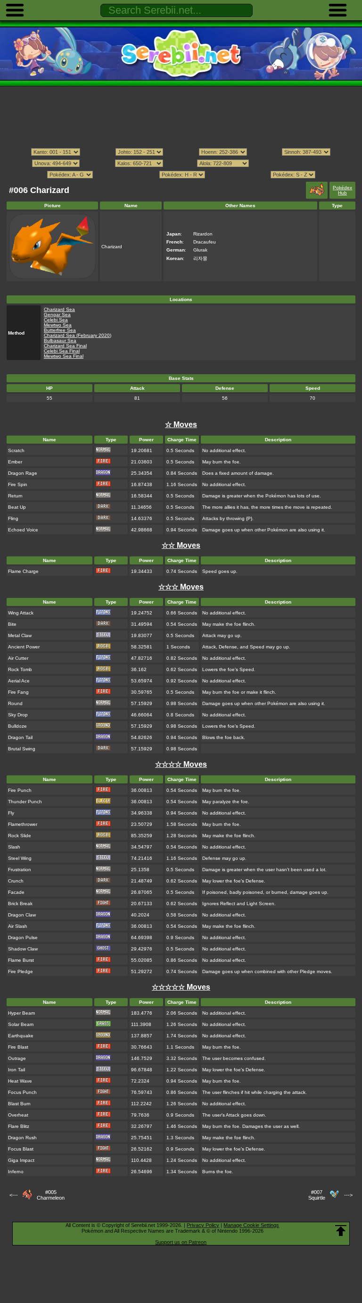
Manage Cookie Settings (251, 1225)
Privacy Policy (203, 1225)
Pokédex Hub (342, 190)
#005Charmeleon (51, 1195)
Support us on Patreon (180, 1242)
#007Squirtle (316, 1195)
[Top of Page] (340, 1230)
